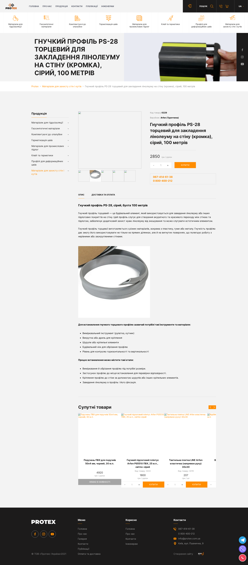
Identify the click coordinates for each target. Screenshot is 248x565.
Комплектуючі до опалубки (46, 134)
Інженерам (107, 6)
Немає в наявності (99, 482)
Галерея (82, 538)
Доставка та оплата (103, 194)
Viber (242, 549)
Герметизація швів (42, 140)
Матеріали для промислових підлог (47, 148)
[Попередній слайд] (210, 407)
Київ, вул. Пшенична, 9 (191, 543)
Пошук (203, 6)
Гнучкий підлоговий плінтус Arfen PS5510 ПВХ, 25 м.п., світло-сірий (143, 463)
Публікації (92, 6)
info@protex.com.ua (189, 538)
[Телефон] (220, 6)
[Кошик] (226, 6)
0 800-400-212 (162, 180)
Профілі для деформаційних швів (47, 163)
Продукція (61, 6)
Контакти (76, 6)
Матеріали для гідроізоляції (47, 122)
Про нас (47, 6)
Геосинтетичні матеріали (45, 128)
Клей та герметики (42, 155)
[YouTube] (52, 534)
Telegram (242, 540)
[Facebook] (35, 534)
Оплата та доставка (89, 553)
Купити (185, 165)
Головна (34, 6)
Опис (81, 194)
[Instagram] (43, 534)
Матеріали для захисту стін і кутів (47, 172)
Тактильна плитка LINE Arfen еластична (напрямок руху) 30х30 (186, 463)
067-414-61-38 (163, 176)
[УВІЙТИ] (189, 6)
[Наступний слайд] (214, 407)
